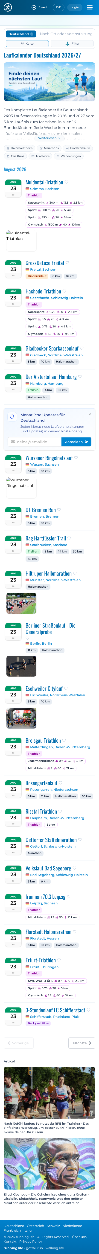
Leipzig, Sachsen (44, 903)
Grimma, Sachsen (44, 189)
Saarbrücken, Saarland (48, 545)
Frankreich (12, 1230)
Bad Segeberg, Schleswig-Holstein (59, 875)
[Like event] (66, 182)
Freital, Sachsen (43, 269)
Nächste (80, 1043)
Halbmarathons (21, 148)
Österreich (35, 1226)
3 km (31, 881)
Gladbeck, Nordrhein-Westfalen (56, 355)
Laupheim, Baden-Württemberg (57, 818)
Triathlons (43, 156)
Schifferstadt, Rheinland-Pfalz (54, 1017)
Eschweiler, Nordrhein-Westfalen (57, 695)
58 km (32, 559)
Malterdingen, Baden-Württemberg (60, 747)
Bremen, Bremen (44, 516)
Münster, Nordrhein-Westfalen (55, 580)
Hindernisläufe (80, 148)
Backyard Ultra (38, 1023)
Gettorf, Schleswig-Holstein (53, 846)
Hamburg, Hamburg (47, 383)
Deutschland (14, 1226)
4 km (48, 390)
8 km (56, 276)
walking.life (55, 1248)
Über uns (79, 1237)
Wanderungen (71, 156)
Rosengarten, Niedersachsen (54, 789)
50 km (86, 796)
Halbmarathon (66, 361)
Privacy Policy (30, 1241)
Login (74, 7)
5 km (31, 361)
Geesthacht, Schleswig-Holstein (56, 298)
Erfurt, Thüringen (44, 967)
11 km (32, 650)
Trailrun (33, 390)
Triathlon (34, 195)
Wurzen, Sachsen (44, 464)
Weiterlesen (47, 138)
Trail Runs (17, 156)
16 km (70, 276)
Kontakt (10, 1241)
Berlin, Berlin (41, 643)
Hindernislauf (37, 276)
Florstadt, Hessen (44, 938)
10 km (45, 361)
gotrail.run (34, 1248)
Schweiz (53, 1226)
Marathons (51, 148)
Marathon (34, 853)
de (58, 7)
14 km (62, 551)
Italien (28, 1230)
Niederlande (72, 1226)
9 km (45, 881)
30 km (77, 551)
